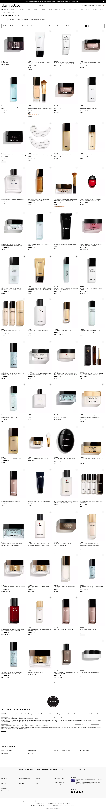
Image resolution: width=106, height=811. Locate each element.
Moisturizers (4, 753)
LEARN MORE (78, 1)
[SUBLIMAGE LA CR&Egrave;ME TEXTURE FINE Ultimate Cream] (13, 568)
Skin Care (30, 753)
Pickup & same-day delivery (59, 784)
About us (38, 778)
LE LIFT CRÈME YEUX (95, 724)
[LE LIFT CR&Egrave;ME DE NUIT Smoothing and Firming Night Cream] (13, 137)
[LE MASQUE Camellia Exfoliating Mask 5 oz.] (66, 226)
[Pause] (104, 1)
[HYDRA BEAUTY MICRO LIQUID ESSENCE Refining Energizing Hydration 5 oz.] (13, 398)
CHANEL (6, 12)
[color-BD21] (36, 114)
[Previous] (3, 44)
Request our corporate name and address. (66, 805)
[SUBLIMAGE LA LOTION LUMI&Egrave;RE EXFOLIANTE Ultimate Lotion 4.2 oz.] (40, 611)
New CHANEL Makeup (7, 750)
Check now (91, 783)
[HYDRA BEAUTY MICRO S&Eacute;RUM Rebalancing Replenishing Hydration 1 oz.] (92, 568)
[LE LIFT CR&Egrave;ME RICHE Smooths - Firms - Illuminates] (92, 44)
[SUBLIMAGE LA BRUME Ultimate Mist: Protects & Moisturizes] (92, 483)
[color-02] (55, 206)
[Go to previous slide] (2, 1)
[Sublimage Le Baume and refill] (40, 654)
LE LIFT (18, 19)
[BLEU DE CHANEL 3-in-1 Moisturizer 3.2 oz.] (40, 398)
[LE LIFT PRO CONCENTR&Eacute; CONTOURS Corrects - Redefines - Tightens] (66, 654)
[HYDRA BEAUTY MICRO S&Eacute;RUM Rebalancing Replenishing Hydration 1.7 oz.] (13, 355)
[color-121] (57, 206)
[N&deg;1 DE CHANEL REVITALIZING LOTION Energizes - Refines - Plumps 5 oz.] (40, 312)
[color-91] (59, 206)
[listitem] (53, 1)
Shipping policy (4, 788)
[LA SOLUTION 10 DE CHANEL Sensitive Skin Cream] (92, 270)
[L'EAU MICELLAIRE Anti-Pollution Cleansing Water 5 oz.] (40, 226)
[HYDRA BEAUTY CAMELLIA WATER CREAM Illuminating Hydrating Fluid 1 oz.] (92, 89)
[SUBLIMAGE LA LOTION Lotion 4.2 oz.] (66, 137)
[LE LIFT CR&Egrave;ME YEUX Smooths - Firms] (66, 89)
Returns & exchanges (5, 785)
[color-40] (63, 206)
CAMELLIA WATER (19, 728)
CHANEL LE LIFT (4, 724)
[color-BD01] (30, 114)
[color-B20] (34, 114)
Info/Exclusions (85, 769)
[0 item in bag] (104, 5)
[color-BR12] (32, 114)
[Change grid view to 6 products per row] (88, 26)
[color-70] (61, 206)
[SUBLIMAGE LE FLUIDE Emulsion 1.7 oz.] (13, 440)
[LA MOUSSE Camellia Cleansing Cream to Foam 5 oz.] (40, 44)
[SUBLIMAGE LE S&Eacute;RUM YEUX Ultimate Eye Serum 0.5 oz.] (66, 568)
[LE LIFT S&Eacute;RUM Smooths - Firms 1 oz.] (13, 483)
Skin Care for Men (84, 750)
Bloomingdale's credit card (24, 778)
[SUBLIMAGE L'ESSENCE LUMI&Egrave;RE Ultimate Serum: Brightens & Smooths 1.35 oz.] (92, 526)
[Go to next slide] (102, 1)
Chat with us (4, 778)
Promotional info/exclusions (82, 783)
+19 (38, 114)
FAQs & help (3, 783)
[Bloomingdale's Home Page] (10, 5)
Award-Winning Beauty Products (62, 750)
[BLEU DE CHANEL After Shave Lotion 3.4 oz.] (13, 181)
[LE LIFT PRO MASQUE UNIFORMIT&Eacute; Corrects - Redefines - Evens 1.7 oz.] (66, 526)
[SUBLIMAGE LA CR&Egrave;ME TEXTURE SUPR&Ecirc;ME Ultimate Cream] (40, 568)
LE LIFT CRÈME (78, 724)
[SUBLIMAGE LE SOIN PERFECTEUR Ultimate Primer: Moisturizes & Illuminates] (13, 312)
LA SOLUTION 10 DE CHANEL (38, 19)
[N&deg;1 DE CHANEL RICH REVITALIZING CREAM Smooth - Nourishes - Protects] (92, 226)
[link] (13, 62)
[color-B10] (28, 114)
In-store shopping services (59, 782)
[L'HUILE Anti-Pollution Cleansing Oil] (92, 137)
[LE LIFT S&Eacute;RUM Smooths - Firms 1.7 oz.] (66, 611)
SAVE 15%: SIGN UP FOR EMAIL (26, 769)
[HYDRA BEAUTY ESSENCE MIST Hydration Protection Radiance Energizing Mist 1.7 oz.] (92, 312)
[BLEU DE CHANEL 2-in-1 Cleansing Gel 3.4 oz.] (40, 483)
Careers (38, 783)
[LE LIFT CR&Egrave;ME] (13, 44)
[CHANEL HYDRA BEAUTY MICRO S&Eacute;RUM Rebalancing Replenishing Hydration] (13, 654)
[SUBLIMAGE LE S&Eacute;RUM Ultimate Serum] (66, 312)
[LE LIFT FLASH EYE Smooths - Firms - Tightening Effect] (40, 137)
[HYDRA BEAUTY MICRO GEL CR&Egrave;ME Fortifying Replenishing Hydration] (66, 398)
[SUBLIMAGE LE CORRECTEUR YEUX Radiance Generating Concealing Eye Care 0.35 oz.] (66, 181)
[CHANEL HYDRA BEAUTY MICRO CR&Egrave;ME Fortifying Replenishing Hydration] (13, 526)
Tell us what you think (5, 790)
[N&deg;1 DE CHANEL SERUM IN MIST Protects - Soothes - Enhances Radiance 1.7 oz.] (92, 181)
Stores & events (57, 787)
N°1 (4, 19)
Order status (21, 783)
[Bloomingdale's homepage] (2, 13)
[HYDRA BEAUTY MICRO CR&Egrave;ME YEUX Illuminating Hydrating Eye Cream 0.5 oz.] (13, 226)
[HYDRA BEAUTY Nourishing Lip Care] (92, 654)
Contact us (3, 780)
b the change (39, 780)
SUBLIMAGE (11, 19)
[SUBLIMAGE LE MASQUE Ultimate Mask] (40, 440)
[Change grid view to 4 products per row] (86, 26)
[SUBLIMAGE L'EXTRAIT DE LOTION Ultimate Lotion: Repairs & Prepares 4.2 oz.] (40, 181)
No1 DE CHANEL (4, 717)
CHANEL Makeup (32, 750)
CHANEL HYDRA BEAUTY (6, 727)
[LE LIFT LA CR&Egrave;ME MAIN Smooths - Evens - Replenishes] (66, 440)
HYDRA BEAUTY (26, 19)
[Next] (24, 44)
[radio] (29, 114)
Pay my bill (21, 785)
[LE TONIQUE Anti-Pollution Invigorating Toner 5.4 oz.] (13, 89)
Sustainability (39, 785)
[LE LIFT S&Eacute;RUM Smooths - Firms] (92, 611)
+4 (64, 206)
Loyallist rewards (22, 780)
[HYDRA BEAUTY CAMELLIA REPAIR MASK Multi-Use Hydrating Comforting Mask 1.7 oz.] (40, 355)
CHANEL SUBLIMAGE (5, 720)
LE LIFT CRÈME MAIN (30, 725)
